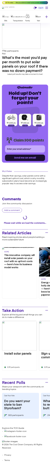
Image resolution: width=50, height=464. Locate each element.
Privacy (7, 455)
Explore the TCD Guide (13, 428)
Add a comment (12, 210)
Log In (41, 8)
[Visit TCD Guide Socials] (15, 431)
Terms (7, 460)
